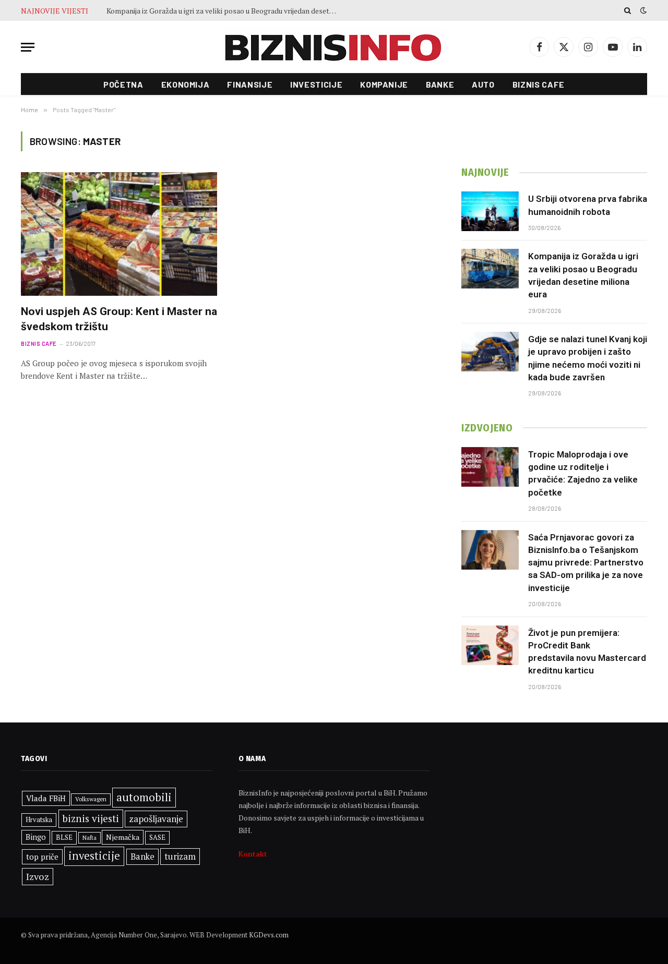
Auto (483, 84)
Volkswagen (90, 799)
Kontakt (252, 854)
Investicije (316, 84)
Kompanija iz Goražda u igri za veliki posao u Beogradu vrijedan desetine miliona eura (223, 11)
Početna (123, 84)
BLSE (64, 837)
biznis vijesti (91, 818)
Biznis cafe (538, 84)
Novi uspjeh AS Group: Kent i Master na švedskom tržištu (119, 319)
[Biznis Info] (334, 47)
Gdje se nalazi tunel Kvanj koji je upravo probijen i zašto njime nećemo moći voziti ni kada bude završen (587, 358)
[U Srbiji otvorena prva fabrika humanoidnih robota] (490, 211)
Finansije (249, 84)
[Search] (627, 10)
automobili (144, 797)
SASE (157, 837)
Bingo (36, 837)
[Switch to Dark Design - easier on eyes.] (642, 10)
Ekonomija (185, 84)
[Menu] (27, 47)
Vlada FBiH (46, 798)
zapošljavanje (156, 819)
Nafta (89, 837)
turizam (180, 856)
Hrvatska (39, 819)
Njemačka (122, 837)
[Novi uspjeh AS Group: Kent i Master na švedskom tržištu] (119, 234)
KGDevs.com (269, 934)
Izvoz (37, 876)
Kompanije (384, 84)
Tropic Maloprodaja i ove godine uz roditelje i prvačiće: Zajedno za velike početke (583, 473)
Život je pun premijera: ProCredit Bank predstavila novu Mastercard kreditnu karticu (587, 652)
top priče (42, 856)
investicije (94, 856)
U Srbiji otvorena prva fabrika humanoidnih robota (587, 205)
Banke (440, 84)
